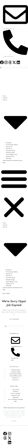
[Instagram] (6, 62)
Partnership (8, 158)
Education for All (10, 156)
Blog (4, 162)
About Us (5, 98)
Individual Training (10, 152)
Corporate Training (10, 150)
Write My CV (9, 147)
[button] (14, 193)
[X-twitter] (14, 62)
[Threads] (10, 62)
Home (4, 96)
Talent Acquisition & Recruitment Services (12, 160)
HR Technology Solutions (12, 145)
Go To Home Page (14, 319)
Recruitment (8, 143)
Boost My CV (9, 149)
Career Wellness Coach (11, 154)
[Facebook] (2, 62)
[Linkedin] (18, 62)
